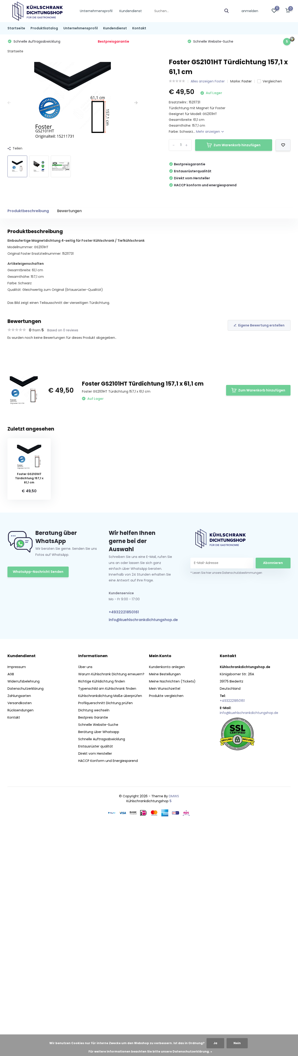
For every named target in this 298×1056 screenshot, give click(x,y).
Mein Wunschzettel (164, 688)
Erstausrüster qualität (95, 746)
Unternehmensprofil (96, 11)
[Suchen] (227, 11)
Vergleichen (272, 81)
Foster (247, 81)
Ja (215, 1043)
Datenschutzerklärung (25, 688)
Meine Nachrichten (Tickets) (172, 681)
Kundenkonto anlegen (167, 667)
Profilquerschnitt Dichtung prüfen (105, 703)
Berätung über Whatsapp (98, 732)
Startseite (16, 28)
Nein (237, 1043)
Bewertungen (69, 211)
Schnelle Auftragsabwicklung (101, 739)
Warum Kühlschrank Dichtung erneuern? (111, 674)
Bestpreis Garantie (93, 717)
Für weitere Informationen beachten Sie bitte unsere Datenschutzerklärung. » (150, 1051)
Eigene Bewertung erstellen (261, 325)
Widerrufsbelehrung (23, 681)
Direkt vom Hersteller (95, 753)
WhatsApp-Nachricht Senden (38, 571)
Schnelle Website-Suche (98, 724)
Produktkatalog (44, 28)
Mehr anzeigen (208, 131)
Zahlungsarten (19, 695)
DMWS (174, 796)
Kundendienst (130, 11)
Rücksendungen (20, 710)
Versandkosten (19, 703)
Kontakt (139, 28)
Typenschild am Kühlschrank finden (107, 688)
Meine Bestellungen (165, 674)
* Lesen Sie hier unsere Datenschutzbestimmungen (226, 573)
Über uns (85, 667)
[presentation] (9, 102)
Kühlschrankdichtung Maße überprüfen (110, 695)
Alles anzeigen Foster (208, 81)
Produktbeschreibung (28, 211)
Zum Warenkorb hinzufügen (237, 145)
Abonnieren (273, 562)
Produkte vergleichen (166, 695)
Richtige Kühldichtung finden (101, 681)
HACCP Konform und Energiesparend (108, 760)
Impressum (16, 667)
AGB (10, 674)
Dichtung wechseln (93, 710)
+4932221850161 (124, 612)
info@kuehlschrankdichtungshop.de (140, 619)
